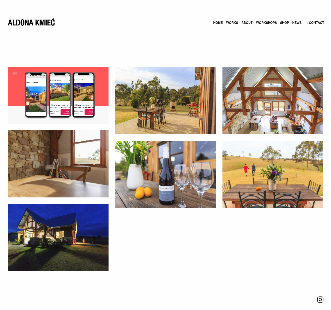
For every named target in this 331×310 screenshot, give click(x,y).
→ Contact (314, 22)
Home (218, 22)
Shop (284, 22)
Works (232, 22)
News (297, 22)
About (247, 22)
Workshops (266, 22)
